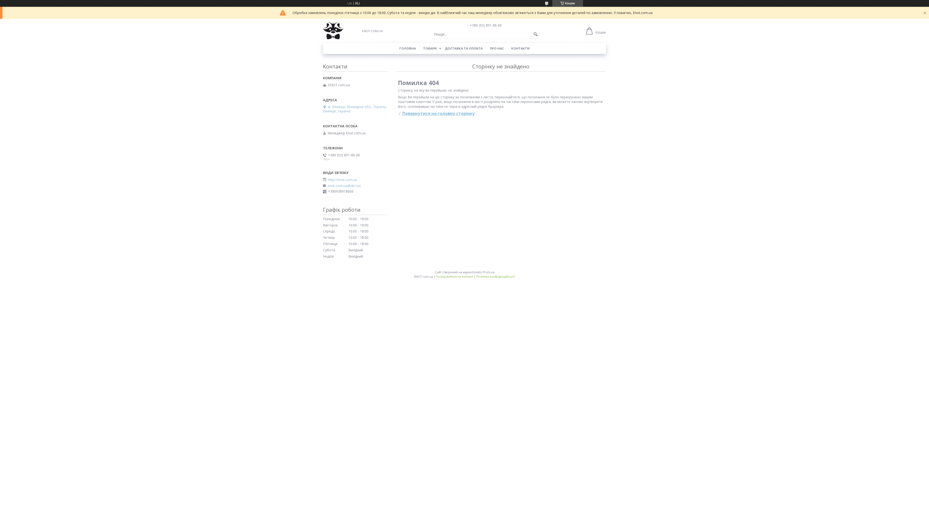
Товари (430, 48)
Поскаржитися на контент (454, 277)
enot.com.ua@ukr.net (344, 186)
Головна (407, 48)
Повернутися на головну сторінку (438, 113)
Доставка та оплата (464, 48)
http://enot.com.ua (342, 180)
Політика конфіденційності (495, 277)
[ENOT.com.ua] (333, 30)
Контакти (520, 48)
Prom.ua (488, 272)
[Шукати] (536, 34)
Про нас (497, 48)
